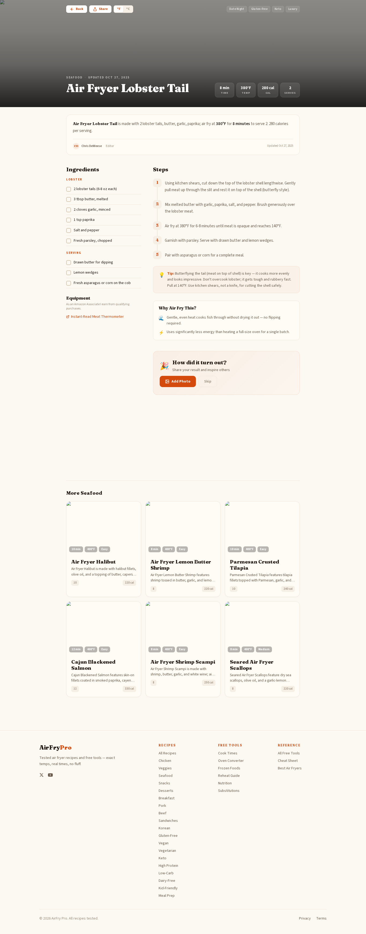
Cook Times (227, 753)
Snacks (164, 783)
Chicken (165, 760)
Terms (321, 918)
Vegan (164, 843)
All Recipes (167, 753)
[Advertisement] (183, 443)
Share (103, 9)
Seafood (74, 77)
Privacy (305, 918)
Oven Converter (231, 760)
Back (79, 9)
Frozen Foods (229, 768)
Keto (162, 858)
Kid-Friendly (168, 888)
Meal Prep (167, 895)
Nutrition (225, 783)
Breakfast (166, 798)
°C (128, 9)
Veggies (165, 768)
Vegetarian (167, 850)
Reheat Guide (229, 775)
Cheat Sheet (288, 760)
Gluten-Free (168, 835)
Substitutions (229, 790)
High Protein (168, 865)
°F (118, 9)
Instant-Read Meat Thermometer (97, 316)
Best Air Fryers (290, 768)
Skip (207, 381)
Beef (162, 813)
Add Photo (181, 381)
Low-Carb (166, 873)
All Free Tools (289, 753)
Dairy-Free (167, 880)
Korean (164, 828)
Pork (162, 805)
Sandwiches (168, 820)
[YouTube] (50, 775)
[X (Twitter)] (41, 775)
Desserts (166, 790)
